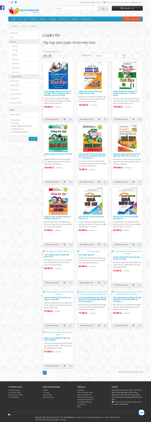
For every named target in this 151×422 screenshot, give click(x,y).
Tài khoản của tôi (14, 390)
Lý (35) (12, 37)
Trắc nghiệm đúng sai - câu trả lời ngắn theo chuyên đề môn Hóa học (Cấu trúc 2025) (57, 93)
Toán (14, 19)
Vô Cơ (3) (15, 123)
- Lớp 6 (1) (13, 46)
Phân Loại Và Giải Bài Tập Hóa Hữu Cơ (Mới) (57, 339)
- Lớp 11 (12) (14, 68)
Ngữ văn (43, 19)
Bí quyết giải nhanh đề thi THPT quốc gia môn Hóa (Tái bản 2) (127, 155)
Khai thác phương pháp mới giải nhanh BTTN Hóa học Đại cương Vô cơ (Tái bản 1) (93, 299)
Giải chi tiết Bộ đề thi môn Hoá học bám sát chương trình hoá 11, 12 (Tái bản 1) (92, 156)
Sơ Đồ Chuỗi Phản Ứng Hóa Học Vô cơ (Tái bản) (126, 258)
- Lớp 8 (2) (13, 55)
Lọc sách (33, 139)
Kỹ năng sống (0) (15, 103)
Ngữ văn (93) (14, 85)
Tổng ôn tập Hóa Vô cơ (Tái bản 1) (58, 155)
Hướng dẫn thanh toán (85, 399)
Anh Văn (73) (14, 90)
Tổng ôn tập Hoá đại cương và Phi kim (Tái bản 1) (57, 217)
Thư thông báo (13, 397)
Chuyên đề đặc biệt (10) (20, 132)
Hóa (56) (13, 42)
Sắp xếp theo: (86, 55)
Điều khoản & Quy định (85, 397)
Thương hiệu (47, 395)
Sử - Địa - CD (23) (15, 94)
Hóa (25, 19)
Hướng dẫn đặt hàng (122, 2)
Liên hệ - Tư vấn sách (131, 19)
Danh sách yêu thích (15, 395)
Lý (20, 19)
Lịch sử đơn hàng (14, 392)
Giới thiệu (80, 390)
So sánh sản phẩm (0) (50, 51)
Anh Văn (53, 19)
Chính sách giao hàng (85, 392)
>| (57, 373)
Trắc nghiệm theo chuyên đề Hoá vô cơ (56, 255)
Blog (78, 406)
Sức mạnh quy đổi (86, 254)
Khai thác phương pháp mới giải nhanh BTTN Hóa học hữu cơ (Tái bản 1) (127, 299)
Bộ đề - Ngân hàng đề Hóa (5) (22, 126)
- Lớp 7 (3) (13, 50)
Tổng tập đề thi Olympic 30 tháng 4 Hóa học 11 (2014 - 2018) (125, 93)
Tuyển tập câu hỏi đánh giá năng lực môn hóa (90, 92)
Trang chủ (14, 26)
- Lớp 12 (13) (14, 72)
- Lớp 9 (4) (13, 59)
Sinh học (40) (14, 81)
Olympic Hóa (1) (18, 129)
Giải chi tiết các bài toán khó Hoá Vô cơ (91, 217)
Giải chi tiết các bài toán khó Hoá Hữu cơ (125, 217)
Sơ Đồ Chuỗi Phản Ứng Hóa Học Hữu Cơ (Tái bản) (57, 298)
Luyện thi (74, 19)
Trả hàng (46, 392)
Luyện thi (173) (15, 98)
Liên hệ (45, 390)
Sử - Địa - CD (63, 19)
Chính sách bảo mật (84, 395)
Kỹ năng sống (86, 19)
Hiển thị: (124, 56)
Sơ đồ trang (81, 404)
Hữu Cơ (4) (16, 120)
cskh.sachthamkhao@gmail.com (130, 402)
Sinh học (34, 19)
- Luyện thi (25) (15, 76)
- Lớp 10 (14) (14, 63)
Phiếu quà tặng (48, 397)
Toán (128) (13, 33)
